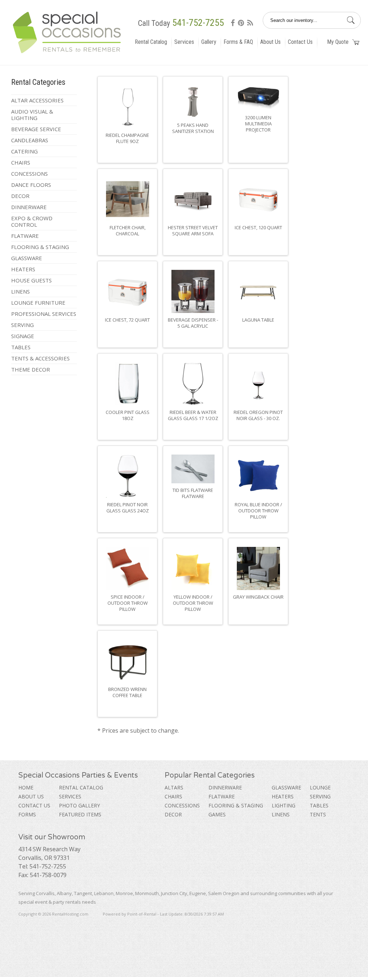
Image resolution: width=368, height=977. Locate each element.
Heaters (23, 269)
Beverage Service (36, 129)
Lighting (283, 805)
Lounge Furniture (38, 302)
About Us (270, 41)
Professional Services (43, 313)
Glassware (26, 258)
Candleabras (29, 140)
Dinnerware (29, 207)
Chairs (20, 162)
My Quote (338, 41)
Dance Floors (31, 184)
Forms (27, 814)
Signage (22, 336)
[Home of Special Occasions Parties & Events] (69, 53)
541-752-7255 (198, 22)
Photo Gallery (79, 805)
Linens (20, 291)
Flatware (25, 235)
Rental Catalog (151, 41)
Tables (21, 347)
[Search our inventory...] (351, 20)
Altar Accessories (37, 100)
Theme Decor (30, 369)
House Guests (31, 280)
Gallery (208, 41)
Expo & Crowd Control (31, 221)
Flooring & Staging (40, 246)
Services (184, 41)
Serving (22, 324)
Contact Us (300, 41)
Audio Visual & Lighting (32, 114)
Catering (24, 151)
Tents (318, 814)
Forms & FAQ (238, 41)
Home (25, 787)
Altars (174, 787)
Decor (20, 195)
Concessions (29, 173)
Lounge (320, 787)
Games (217, 814)
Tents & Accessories (40, 358)
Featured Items (80, 814)
